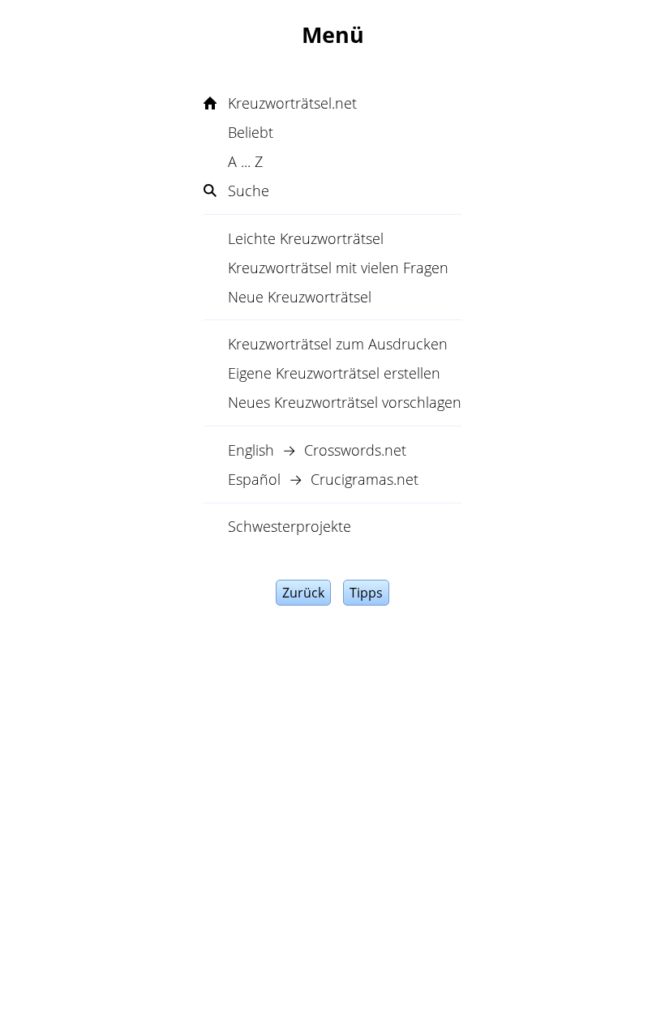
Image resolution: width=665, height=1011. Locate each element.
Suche (248, 190)
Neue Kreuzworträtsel (299, 296)
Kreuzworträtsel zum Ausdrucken (338, 343)
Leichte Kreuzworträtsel (306, 238)
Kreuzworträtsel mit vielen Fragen (338, 267)
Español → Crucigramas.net (323, 479)
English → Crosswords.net (317, 450)
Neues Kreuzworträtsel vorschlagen (344, 402)
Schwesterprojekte (289, 526)
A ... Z (245, 161)
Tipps (366, 593)
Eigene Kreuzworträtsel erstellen (334, 373)
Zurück (303, 593)
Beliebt (250, 132)
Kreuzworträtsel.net (292, 103)
